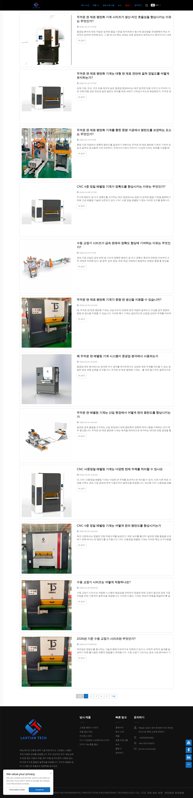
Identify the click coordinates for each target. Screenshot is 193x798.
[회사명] (36, 5)
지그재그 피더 (86, 736)
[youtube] (189, 743)
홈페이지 (119, 727)
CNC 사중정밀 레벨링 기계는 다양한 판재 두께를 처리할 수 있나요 (120, 469)
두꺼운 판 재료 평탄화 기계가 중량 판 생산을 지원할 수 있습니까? (119, 299)
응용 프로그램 (108, 5)
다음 (113, 696)
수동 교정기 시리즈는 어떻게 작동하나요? (104, 582)
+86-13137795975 (146, 743)
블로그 (128, 5)
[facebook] (189, 750)
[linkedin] (189, 757)
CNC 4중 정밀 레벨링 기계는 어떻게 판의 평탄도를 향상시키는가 (119, 525)
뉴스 (120, 5)
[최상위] (189, 765)
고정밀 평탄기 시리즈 (89, 727)
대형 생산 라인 (86, 731)
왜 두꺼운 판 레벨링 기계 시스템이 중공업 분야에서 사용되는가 (117, 356)
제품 (95, 5)
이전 (79, 696)
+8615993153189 (146, 737)
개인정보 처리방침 (174, 792)
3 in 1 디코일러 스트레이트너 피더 (94, 740)
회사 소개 (85, 5)
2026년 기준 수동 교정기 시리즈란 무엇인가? (106, 638)
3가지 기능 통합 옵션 (89, 744)
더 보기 (81, 40)
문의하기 (138, 5)
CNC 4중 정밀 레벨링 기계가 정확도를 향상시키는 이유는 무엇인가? (121, 186)
